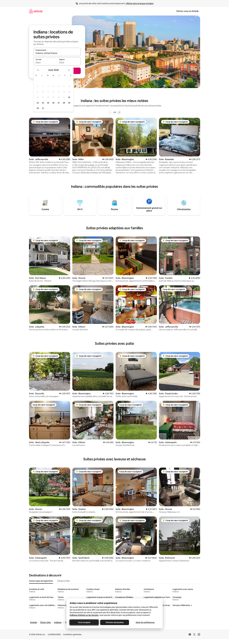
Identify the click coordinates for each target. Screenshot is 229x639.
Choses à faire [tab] (63, 581)
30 (38, 108)
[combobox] (57, 53)
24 (43, 103)
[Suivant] (119, 112)
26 (53, 103)
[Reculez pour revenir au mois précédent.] (38, 70)
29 (69, 103)
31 (43, 108)
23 (38, 103)
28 (64, 103)
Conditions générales (72, 634)
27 (59, 103)
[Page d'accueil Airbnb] (36, 11)
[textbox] (45, 62)
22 (69, 97)
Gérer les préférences (145, 622)
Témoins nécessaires (114, 622)
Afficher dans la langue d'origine (139, 3)
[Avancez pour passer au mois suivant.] (69, 70)
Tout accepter (84, 622)
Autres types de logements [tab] (41, 581)
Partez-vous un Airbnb (187, 11)
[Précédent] (110, 112)
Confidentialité (54, 634)
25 (48, 103)
